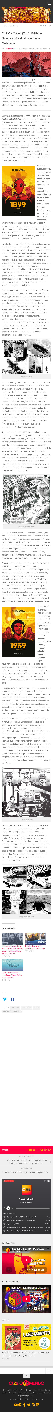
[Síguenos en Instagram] (45, 1150)
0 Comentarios (45, 26)
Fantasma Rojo (10, 48)
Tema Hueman (38, 1399)
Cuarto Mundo (26, 1390)
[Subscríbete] (49, 1150)
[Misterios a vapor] (26, 373)
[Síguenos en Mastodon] (33, 1150)
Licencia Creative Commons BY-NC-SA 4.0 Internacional (22, 1393)
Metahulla (37, 1008)
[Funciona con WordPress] (20, 1399)
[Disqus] (26, 1049)
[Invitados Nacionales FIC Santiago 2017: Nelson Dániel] (35, 939)
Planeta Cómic (17, 1011)
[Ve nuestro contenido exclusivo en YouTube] (29, 1150)
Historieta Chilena (10, 26)
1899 (12, 1008)
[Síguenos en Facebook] (37, 1150)
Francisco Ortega (26, 1008)
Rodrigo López (28, 1396)
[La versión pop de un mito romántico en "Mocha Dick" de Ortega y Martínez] (12, 965)
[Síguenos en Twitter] (41, 1150)
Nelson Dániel (7, 1011)
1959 (17, 1008)
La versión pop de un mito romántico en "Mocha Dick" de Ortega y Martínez (12, 975)
